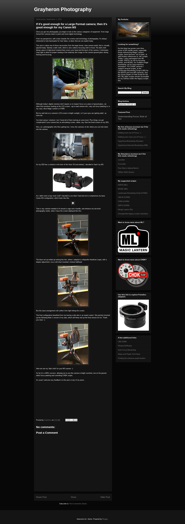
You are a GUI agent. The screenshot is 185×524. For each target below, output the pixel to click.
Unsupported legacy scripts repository (133, 214)
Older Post (105, 497)
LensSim (121, 160)
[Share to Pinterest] (76, 420)
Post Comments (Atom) (78, 504)
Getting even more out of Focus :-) (131, 137)
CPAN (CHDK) (123, 201)
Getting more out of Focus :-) (129, 133)
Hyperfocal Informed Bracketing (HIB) (133, 145)
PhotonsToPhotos (125, 346)
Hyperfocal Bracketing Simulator (130, 141)
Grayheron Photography (62, 9)
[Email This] (66, 420)
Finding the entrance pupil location (131, 358)
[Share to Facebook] (73, 420)
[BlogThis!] (69, 420)
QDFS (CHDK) (124, 205)
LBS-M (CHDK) (124, 197)
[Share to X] (71, 420)
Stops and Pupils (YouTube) (129, 354)
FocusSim (122, 164)
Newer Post (41, 497)
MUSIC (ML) (123, 189)
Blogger (105, 519)
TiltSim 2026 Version (126, 172)
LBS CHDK (122, 342)
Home (73, 497)
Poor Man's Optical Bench (128, 168)
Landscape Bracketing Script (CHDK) (132, 193)
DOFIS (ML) (123, 185)
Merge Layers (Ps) (125, 209)
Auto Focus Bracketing (127, 350)
